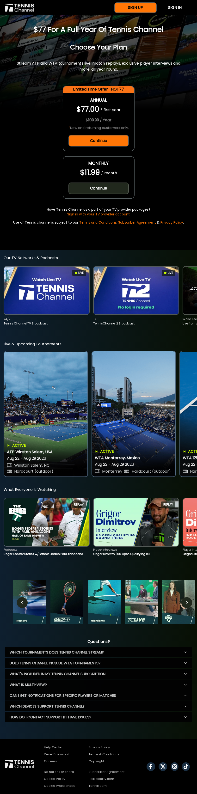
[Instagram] (176, 766)
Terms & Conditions (104, 754)
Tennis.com (98, 785)
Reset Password (56, 754)
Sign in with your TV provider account (98, 214)
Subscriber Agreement (137, 222)
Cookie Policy (54, 778)
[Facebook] (152, 766)
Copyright (96, 761)
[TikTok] (187, 766)
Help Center (53, 747)
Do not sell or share (59, 772)
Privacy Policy (171, 222)
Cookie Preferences (59, 785)
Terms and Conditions (98, 222)
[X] (164, 766)
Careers (50, 761)
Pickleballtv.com (101, 778)
